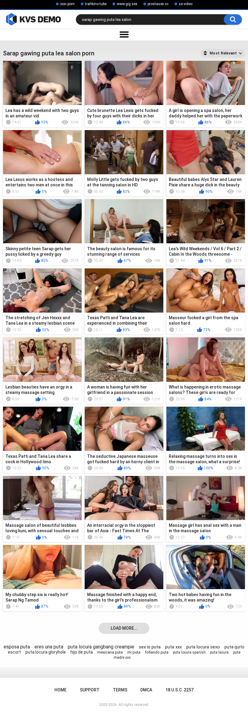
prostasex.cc (158, 4)
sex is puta (150, 647)
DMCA (146, 689)
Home (60, 689)
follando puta (156, 652)
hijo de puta (81, 652)
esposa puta (17, 647)
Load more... (124, 628)
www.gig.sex (127, 4)
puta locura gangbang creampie (101, 647)
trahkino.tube (95, 4)
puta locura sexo (203, 647)
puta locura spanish (189, 652)
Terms (120, 689)
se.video (185, 4)
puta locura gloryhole (45, 652)
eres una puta (48, 647)
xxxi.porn (67, 4)
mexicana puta (110, 652)
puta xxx (173, 647)
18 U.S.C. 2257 (179, 689)
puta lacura (219, 652)
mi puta (133, 652)
